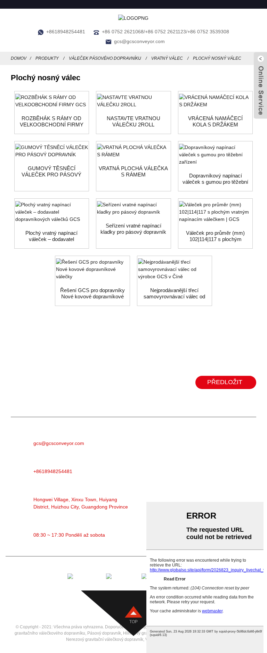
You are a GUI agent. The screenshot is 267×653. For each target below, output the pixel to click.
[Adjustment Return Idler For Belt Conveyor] (133, 208)
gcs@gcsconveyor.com (139, 41)
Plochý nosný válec (217, 58)
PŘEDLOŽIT (224, 382)
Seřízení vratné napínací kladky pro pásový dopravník (133, 229)
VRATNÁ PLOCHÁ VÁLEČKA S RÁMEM (133, 171)
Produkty (47, 58)
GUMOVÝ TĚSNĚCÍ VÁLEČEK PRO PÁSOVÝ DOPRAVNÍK (51, 171)
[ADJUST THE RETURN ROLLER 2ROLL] (133, 101)
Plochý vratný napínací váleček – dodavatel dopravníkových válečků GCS (51, 236)
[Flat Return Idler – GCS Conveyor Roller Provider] (51, 212)
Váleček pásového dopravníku (105, 58)
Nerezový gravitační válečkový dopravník (104, 639)
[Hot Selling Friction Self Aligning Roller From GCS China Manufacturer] (174, 269)
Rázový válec (185, 492)
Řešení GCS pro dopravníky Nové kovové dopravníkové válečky (92, 293)
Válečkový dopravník (194, 450)
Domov (18, 58)
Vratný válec (167, 58)
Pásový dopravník (190, 440)
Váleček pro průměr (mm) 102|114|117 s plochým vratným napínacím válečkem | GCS (215, 236)
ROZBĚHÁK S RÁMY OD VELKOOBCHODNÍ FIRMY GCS (51, 121)
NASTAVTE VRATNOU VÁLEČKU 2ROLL (133, 121)
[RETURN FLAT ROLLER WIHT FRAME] (133, 151)
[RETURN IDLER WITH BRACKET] (215, 101)
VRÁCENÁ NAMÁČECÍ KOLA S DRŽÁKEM (215, 121)
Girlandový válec (189, 481)
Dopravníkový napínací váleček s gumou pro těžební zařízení (215, 179)
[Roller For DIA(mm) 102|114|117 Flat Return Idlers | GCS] (215, 212)
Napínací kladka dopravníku (202, 471)
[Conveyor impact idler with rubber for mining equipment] (215, 154)
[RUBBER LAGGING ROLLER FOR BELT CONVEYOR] (51, 151)
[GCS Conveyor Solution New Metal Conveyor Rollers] (92, 269)
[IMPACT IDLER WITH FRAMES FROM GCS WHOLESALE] (51, 101)
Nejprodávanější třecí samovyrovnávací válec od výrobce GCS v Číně (174, 293)
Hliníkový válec (187, 460)
